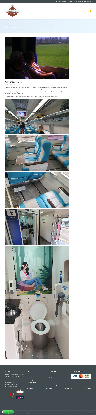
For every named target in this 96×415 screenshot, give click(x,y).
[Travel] (12, 11)
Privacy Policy (33, 380)
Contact (31, 374)
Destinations (69, 11)
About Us (32, 377)
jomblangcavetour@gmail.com (13, 384)
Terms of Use (33, 382)
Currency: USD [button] (80, 11)
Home (54, 11)
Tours (60, 11)
